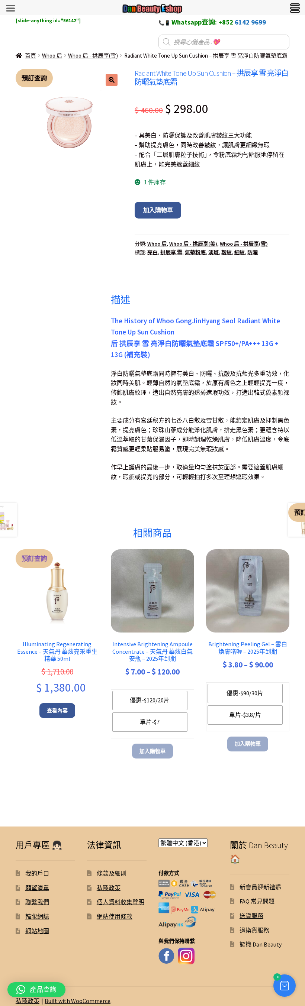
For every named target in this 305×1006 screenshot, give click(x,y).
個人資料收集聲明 (120, 902)
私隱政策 (109, 888)
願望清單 (37, 888)
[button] (112, 80)
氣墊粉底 (195, 252)
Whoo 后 (52, 55)
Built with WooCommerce (77, 1001)
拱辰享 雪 (171, 252)
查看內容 (57, 710)
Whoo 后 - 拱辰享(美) (193, 243)
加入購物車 (158, 210)
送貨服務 (251, 915)
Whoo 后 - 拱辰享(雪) (93, 55)
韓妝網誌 (37, 916)
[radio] (150, 700)
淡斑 (213, 252)
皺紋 (226, 252)
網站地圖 (37, 931)
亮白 (152, 252)
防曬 (252, 252)
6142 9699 (250, 22)
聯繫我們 (37, 902)
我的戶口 (37, 873)
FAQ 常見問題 (257, 901)
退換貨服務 (254, 930)
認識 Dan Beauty (261, 944)
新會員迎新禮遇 (260, 887)
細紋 (239, 252)
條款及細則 (111, 873)
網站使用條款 (114, 916)
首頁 (30, 55)
